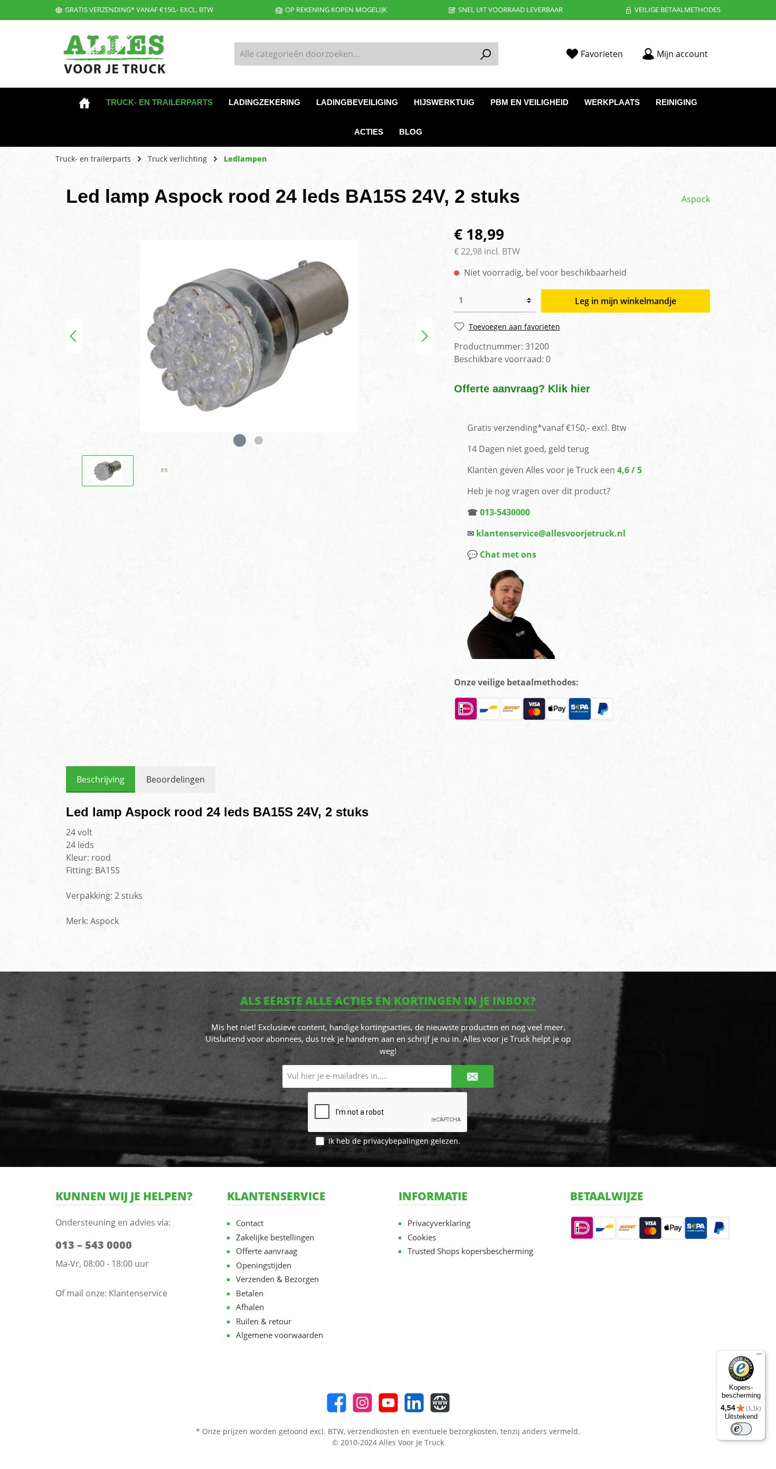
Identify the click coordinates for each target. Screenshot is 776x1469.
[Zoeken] (486, 53)
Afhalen (250, 1307)
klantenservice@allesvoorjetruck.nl (551, 533)
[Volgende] (424, 336)
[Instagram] (362, 1403)
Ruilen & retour (263, 1321)
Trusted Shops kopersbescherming (470, 1251)
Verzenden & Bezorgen (277, 1279)
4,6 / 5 (629, 470)
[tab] (100, 779)
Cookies (422, 1237)
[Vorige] (74, 336)
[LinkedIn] (414, 1403)
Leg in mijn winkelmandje (625, 301)
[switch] (741, 1429)
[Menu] (759, 1356)
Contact (249, 1223)
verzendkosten (373, 1431)
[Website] (440, 1403)
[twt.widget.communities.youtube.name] (388, 1403)
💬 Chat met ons (501, 554)
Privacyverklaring (439, 1223)
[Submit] (472, 1076)
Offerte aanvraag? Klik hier (522, 388)
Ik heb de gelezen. (394, 1141)
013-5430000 (505, 512)
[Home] (84, 102)
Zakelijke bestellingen (275, 1237)
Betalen (249, 1293)
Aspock (696, 199)
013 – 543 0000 (93, 1245)
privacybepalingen (396, 1141)
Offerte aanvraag (266, 1251)
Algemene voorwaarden (279, 1335)
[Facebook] (336, 1403)
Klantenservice (138, 1293)
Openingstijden (263, 1265)
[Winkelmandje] (723, 50)
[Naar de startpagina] (113, 54)
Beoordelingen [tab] (175, 779)
